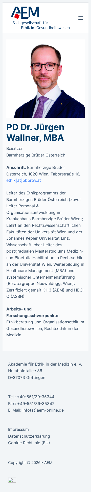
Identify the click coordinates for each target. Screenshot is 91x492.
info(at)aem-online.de (43, 410)
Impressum (18, 429)
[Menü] (80, 18)
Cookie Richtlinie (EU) (29, 442)
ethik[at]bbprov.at (23, 180)
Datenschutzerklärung (29, 436)
